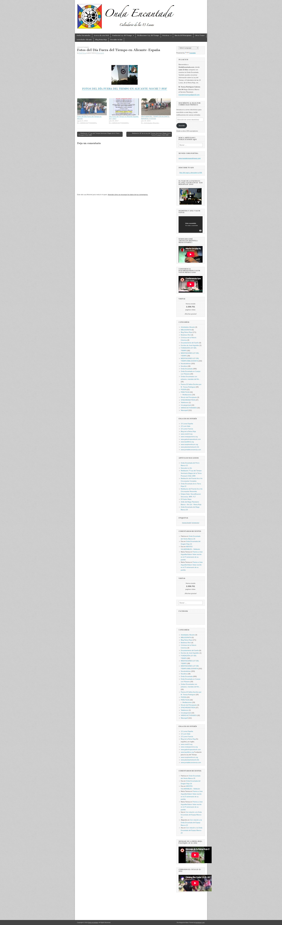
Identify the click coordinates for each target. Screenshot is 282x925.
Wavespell (184, 410)
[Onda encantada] (126, 15)
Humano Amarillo (186, 522)
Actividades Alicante (84, 40)
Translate (192, 53)
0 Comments (100, 53)
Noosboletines (186, 363)
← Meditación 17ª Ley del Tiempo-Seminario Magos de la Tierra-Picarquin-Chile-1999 (99, 134)
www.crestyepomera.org (189, 436)
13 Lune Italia (185, 426)
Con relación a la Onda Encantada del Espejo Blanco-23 (191, 814)
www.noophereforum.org (189, 444)
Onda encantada (93, 922)
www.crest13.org (186, 434)
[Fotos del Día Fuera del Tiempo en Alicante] (92, 106)
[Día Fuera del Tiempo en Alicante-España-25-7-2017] (124, 106)
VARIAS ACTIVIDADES (83, 47)
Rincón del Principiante (183, 35)
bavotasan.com (200, 922)
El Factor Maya (186, 499)
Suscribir (182, 125)
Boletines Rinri (186, 335)
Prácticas (165, 35)
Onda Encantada (187, 369)
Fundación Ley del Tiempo (122, 35)
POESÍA (183, 389)
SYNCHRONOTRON (188, 400)
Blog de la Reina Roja (188, 431)
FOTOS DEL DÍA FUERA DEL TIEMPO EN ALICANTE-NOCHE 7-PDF (124, 88)
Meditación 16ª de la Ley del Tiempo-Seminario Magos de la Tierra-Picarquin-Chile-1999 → (151, 134)
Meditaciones (187, 395)
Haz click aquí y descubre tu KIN (190, 172)
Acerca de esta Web (101, 35)
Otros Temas (200, 35)
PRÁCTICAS (185, 392)
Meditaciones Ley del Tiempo (148, 35)
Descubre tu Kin (116, 40)
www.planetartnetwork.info (190, 447)
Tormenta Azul (195, 522)
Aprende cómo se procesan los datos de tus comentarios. (128, 194)
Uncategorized (186, 405)
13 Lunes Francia (187, 429)
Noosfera (184, 366)
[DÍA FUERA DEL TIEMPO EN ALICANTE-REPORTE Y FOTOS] (156, 106)
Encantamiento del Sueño (190, 343)
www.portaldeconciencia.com (191, 449)
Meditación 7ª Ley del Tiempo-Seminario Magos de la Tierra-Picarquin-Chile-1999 (191, 473)
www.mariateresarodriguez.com (190, 158)
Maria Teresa (82, 53)
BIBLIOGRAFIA (186, 330)
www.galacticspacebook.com (191, 439)
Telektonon (184, 402)
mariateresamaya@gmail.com (189, 95)
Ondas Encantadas (83, 35)
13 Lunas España (187, 423)
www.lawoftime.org (187, 442)
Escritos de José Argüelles (190, 345)
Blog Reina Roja (101, 40)
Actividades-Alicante (188, 327)
